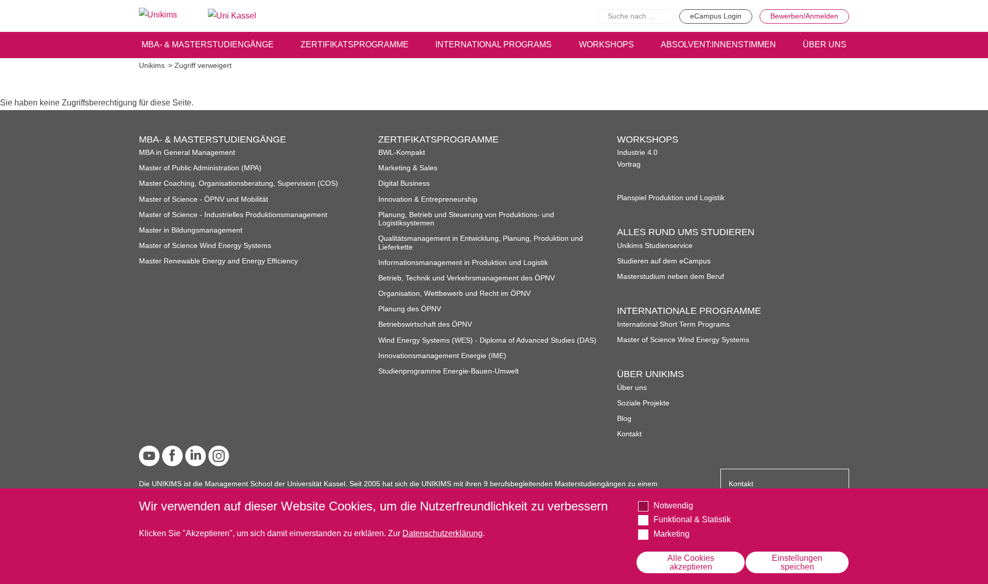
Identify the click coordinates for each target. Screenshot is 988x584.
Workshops (606, 44)
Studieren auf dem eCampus (664, 261)
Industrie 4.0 (637, 152)
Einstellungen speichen (797, 562)
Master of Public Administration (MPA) (200, 168)
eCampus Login (716, 16)
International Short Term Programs (673, 324)
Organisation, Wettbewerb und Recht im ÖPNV (454, 293)
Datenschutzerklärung (442, 533)
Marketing (672, 533)
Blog (624, 418)
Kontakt (629, 434)
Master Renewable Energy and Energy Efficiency (218, 261)
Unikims (152, 65)
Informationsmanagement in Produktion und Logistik (463, 263)
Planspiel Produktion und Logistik (671, 198)
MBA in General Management (187, 152)
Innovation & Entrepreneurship (428, 199)
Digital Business (404, 183)
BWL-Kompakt (401, 152)
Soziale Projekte (643, 403)
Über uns (632, 388)
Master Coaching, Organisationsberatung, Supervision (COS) (238, 183)
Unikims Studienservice (655, 246)
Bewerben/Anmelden (804, 16)
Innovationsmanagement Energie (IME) (442, 356)
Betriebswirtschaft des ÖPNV (425, 324)
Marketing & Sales (407, 168)
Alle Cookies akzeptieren (690, 562)
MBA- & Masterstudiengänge (208, 44)
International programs (493, 44)
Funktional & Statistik (692, 519)
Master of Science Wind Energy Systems (205, 246)
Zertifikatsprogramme (355, 44)
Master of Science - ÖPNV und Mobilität (203, 199)
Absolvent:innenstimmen (718, 44)
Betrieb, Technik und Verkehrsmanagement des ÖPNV (466, 278)
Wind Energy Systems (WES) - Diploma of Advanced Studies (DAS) (487, 340)
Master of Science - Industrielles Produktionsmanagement (233, 215)
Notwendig (673, 505)
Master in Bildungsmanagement (190, 230)
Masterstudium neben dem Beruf (670, 276)
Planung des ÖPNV (409, 309)
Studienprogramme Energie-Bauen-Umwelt (448, 371)
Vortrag (629, 164)
